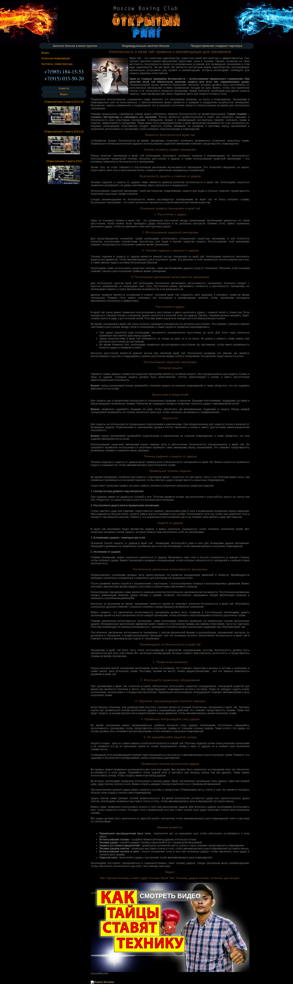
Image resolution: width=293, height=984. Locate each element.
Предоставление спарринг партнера (216, 45)
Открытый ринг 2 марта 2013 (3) (64, 101)
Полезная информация (55, 58)
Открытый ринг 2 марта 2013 (64, 161)
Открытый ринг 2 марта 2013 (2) (64, 131)
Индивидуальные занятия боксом (145, 45)
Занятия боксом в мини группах (75, 45)
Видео (45, 52)
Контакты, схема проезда (56, 63)
